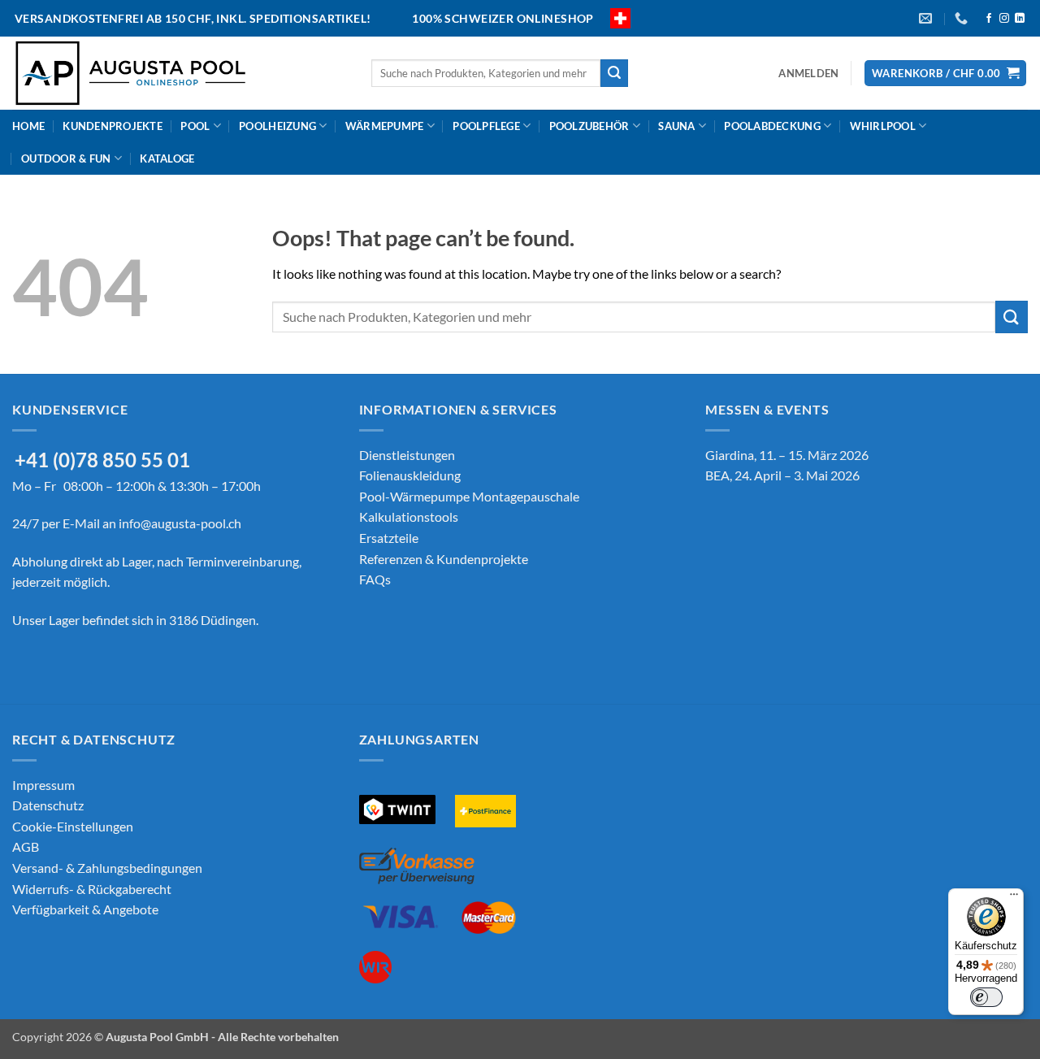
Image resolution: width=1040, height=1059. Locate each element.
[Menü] (1014, 898)
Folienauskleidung (410, 475)
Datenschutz (48, 805)
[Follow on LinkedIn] (1020, 18)
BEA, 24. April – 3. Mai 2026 (782, 475)
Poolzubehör (589, 125)
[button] (808, 73)
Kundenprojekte (112, 125)
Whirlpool (883, 125)
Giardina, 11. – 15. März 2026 (787, 454)
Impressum (43, 784)
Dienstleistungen (407, 454)
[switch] (986, 997)
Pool (195, 125)
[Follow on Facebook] (989, 18)
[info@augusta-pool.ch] (927, 18)
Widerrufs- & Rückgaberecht (91, 888)
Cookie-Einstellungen (72, 826)
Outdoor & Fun (65, 158)
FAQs (375, 579)
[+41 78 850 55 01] (963, 18)
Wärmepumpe (384, 125)
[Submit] (614, 73)
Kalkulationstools (408, 516)
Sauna (676, 125)
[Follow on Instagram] (1004, 18)
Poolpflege (486, 125)
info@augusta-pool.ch (180, 523)
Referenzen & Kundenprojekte (443, 558)
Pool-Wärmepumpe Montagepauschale (469, 496)
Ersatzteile (388, 537)
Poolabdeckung (772, 125)
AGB (25, 846)
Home (28, 125)
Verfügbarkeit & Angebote (85, 909)
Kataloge (167, 158)
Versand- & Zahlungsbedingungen (107, 867)
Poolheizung (277, 125)
